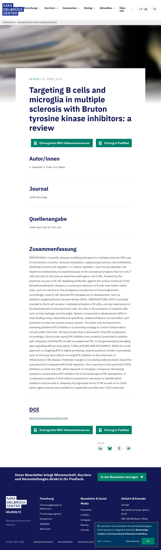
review (34, 79)
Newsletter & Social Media (93, 501)
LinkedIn (85, 514)
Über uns (122, 9)
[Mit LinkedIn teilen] (100, 448)
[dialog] (126, 534)
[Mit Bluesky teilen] (110, 448)
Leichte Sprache (86, 542)
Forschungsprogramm (50, 513)
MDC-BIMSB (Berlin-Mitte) (134, 518)
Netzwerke (45, 528)
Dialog (88, 8)
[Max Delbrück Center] (13, 14)
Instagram (86, 519)
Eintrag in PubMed (116, 143)
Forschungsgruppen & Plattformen (50, 507)
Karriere (49, 8)
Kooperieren (46, 518)
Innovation (70, 8)
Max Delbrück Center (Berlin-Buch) (135, 512)
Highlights (45, 523)
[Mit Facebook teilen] (119, 448)
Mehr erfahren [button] (104, 541)
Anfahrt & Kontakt (133, 498)
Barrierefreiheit (65, 542)
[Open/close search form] (155, 9)
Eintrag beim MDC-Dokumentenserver (64, 143)
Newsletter (86, 509)
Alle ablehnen (133, 541)
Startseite (8, 22)
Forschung (30, 8)
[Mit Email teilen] (128, 448)
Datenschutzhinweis (43, 542)
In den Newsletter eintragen (119, 477)
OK (148, 541)
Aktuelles (106, 8)
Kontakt (125, 505)
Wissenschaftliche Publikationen (37, 22)
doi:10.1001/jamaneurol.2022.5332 (48, 418)
